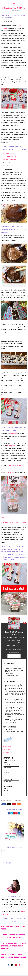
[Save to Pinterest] (14, 804)
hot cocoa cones (10, 472)
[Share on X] (9, 804)
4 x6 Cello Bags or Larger (10, 156)
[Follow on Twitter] (11, 813)
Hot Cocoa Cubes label (15, 465)
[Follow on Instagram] (16, 813)
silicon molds (14, 433)
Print (14, 656)
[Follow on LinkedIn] (19, 813)
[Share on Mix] (19, 804)
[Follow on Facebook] (9, 813)
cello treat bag (11, 445)
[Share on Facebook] (3, 804)
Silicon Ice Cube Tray (9, 153)
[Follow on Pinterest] (14, 813)
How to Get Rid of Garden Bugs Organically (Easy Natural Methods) (13, 945)
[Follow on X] (12, 965)
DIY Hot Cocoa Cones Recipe (10, 518)
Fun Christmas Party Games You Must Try (13, 522)
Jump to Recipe (7, 21)
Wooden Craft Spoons (9, 159)
